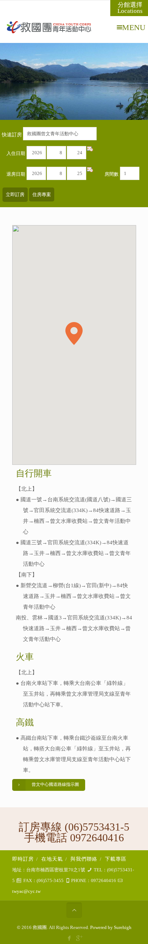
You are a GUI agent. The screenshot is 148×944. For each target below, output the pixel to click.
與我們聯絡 (83, 859)
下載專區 (115, 859)
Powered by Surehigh (110, 927)
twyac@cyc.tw (26, 891)
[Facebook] (69, 938)
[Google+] (79, 938)
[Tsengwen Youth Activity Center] (71, 27)
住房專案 (41, 194)
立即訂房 (15, 194)
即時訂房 (23, 859)
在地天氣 (52, 859)
